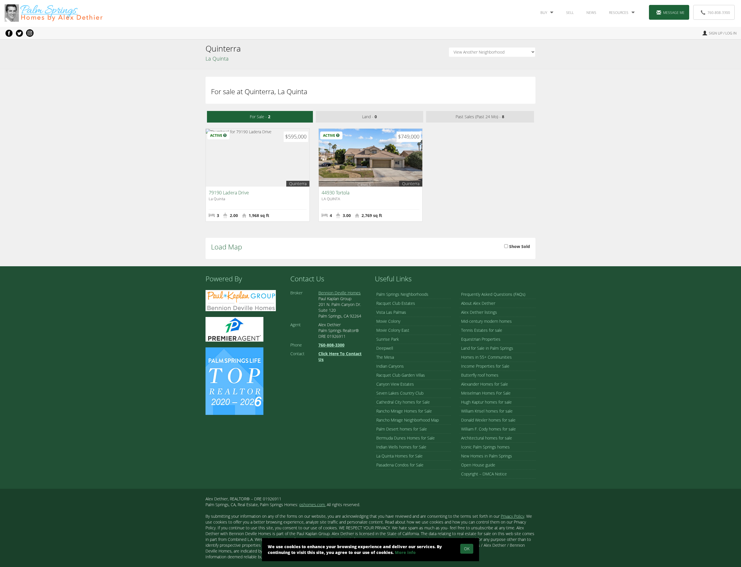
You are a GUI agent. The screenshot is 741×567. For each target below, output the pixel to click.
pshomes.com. (312, 504)
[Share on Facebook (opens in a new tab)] (9, 33)
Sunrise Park (387, 339)
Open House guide (478, 465)
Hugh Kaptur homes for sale (486, 402)
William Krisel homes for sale (487, 411)
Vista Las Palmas (391, 312)
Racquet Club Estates (395, 303)
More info (405, 552)
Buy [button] (543, 12)
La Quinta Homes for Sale (399, 456)
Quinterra (298, 183)
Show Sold (519, 246)
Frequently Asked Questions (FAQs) (493, 294)
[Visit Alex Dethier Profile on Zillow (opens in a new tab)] (234, 328)
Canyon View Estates (395, 384)
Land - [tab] (369, 116)
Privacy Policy (512, 516)
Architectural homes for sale (486, 438)
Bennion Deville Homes (339, 293)
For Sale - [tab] (260, 116)
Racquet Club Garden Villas (400, 375)
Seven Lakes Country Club (399, 393)
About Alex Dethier (478, 303)
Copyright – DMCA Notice (484, 474)
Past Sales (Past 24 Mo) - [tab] (480, 116)
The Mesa (385, 357)
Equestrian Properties (480, 339)
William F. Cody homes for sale (488, 429)
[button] (225, 135)
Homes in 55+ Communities (486, 357)
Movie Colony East (392, 330)
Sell (570, 12)
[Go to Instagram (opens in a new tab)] (29, 33)
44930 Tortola (335, 192)
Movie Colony (388, 321)
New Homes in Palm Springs (486, 456)
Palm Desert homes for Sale (401, 429)
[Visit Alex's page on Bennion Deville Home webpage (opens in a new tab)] (241, 300)
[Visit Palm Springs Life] (234, 380)
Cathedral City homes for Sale (403, 402)
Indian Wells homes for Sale (401, 447)
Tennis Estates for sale (481, 330)
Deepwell (384, 348)
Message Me (674, 12)
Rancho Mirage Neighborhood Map (407, 420)
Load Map (226, 246)
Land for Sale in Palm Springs (487, 348)
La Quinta (217, 58)
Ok (466, 548)
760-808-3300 (718, 12)
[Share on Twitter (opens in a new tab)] (19, 33)
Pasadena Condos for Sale (399, 465)
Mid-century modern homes (486, 321)
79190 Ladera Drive (229, 192)
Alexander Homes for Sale (484, 384)
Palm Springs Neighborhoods (402, 294)
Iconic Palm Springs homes (485, 447)
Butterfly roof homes (479, 375)
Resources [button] (618, 12)
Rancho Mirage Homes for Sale (404, 411)
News (591, 12)
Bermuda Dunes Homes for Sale (405, 438)
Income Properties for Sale (485, 366)
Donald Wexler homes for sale (488, 420)
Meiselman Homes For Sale (486, 393)
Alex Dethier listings (479, 312)
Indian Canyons (390, 366)
